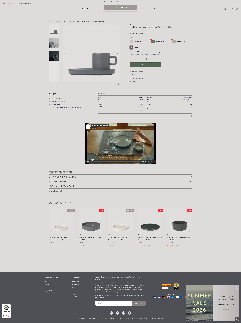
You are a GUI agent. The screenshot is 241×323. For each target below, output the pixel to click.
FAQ (46, 282)
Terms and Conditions (107, 318)
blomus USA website (120, 7)
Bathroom (98, 9)
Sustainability (75, 303)
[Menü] (9, 305)
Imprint (119, 318)
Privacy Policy (129, 318)
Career (73, 291)
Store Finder (75, 285)
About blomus (75, 282)
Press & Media (75, 297)
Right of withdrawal (51, 291)
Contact (47, 294)
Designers (74, 294)
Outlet (73, 288)
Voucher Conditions (157, 318)
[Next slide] (118, 53)
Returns (47, 285)
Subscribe (139, 303)
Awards (73, 300)
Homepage (81, 318)
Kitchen (141, 9)
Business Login (93, 318)
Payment (47, 288)
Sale (148, 9)
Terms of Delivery (142, 318)
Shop (51, 21)
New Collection (87, 9)
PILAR (131, 25)
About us (156, 9)
